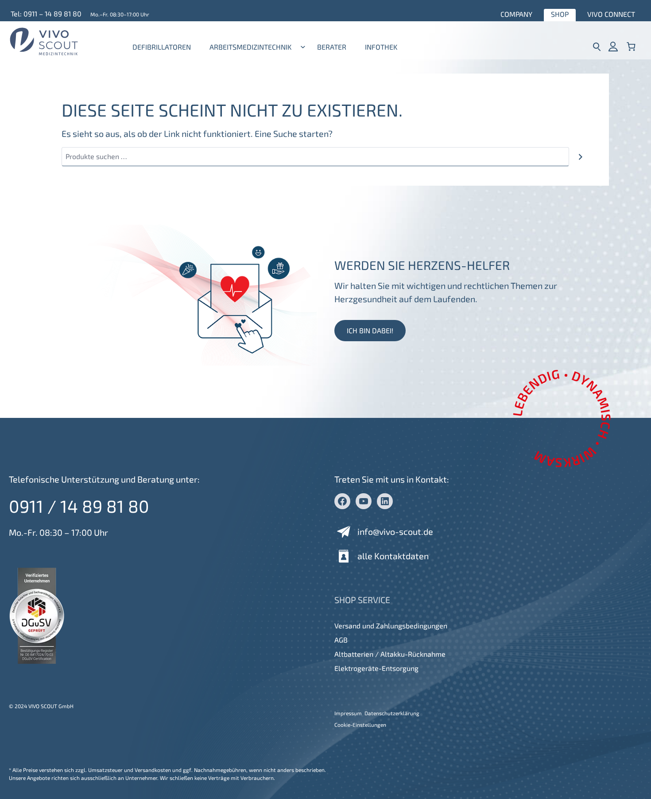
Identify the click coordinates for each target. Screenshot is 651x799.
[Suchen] (580, 156)
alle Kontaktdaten (393, 555)
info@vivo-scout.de (395, 531)
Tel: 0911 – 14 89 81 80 (46, 13)
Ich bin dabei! (370, 330)
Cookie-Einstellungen (360, 724)
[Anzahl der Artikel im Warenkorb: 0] (631, 46)
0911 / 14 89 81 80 (79, 505)
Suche (596, 46)
